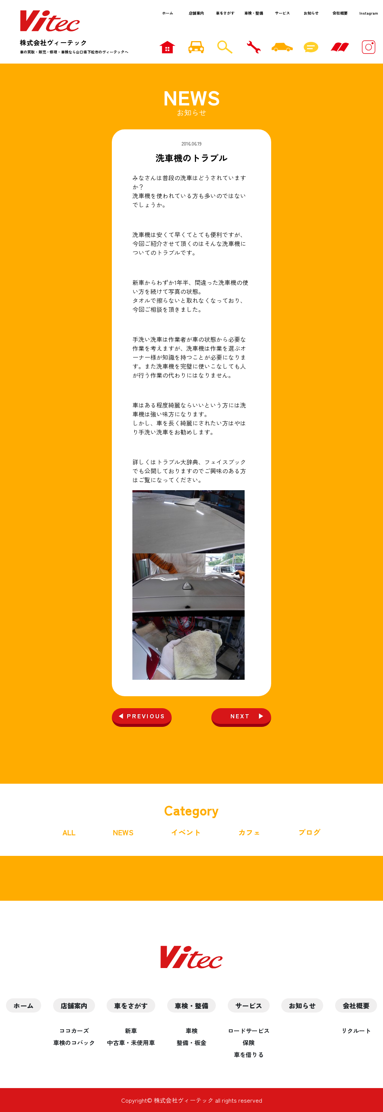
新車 (131, 1030)
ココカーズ (74, 1030)
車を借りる (249, 1054)
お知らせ (311, 13)
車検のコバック (74, 1042)
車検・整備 (253, 13)
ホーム (167, 13)
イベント (186, 832)
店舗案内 (196, 13)
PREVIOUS (146, 715)
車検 (191, 1030)
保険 (249, 1042)
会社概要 (340, 13)
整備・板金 (191, 1042)
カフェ (249, 832)
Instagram (368, 13)
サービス (282, 13)
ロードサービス (249, 1030)
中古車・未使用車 (131, 1042)
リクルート (356, 1030)
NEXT (240, 715)
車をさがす (225, 13)
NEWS (123, 832)
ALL (69, 832)
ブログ (309, 832)
